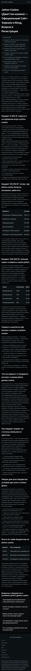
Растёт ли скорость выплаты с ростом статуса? (15, 608)
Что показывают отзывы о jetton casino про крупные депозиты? (15, 622)
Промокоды (4, 642)
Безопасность (5, 654)
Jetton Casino (7, 2)
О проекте (4, 650)
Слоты (3, 640)
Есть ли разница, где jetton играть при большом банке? (15, 629)
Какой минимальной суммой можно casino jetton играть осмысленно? (14, 600)
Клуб (3, 647)
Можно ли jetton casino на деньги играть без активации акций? (13, 615)
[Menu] (28, 2)
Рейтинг (3, 645)
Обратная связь (5, 657)
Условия (4, 652)
